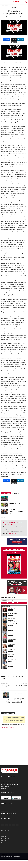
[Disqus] (14, 746)
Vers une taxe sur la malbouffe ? (5, 686)
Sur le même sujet (6, 493)
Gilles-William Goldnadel (14, 659)
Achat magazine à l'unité (7, 786)
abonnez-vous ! (12, 533)
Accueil (2, 5)
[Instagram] (6, 825)
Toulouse (4, 678)
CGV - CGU (3, 840)
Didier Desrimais (12, 639)
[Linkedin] (10, 825)
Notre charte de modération (8, 727)
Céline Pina (11, 634)
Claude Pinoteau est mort (21, 685)
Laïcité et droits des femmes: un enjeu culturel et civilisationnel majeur (17, 511)
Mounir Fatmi (21, 676)
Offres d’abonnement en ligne (8, 782)
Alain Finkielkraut (12, 613)
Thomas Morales (12, 665)
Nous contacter (5, 811)
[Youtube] (17, 825)
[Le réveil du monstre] (4, 498)
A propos (3, 836)
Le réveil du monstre (14, 496)
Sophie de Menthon (13, 644)
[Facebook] (2, 825)
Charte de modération (6, 845)
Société (6, 5)
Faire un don (4, 788)
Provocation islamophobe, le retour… (14, 12)
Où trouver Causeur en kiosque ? (9, 813)
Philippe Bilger (11, 629)
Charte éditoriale (5, 838)
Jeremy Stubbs (11, 649)
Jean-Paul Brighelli (12, 623)
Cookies (3, 842)
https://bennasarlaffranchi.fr (12, 621)
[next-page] (4, 517)
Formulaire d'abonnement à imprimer (10, 784)
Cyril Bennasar (9, 16)
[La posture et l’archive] (4, 505)
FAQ (2, 809)
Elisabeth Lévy (11, 608)
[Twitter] (13, 825)
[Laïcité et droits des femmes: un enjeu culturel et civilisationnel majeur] (4, 511)
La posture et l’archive (14, 503)
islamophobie (11, 676)
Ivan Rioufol (11, 654)
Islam (7, 676)
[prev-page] (2, 517)
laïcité (17, 676)
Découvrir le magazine (14, 576)
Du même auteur (15, 493)
